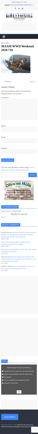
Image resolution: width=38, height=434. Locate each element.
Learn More (9, 416)
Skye (2, 249)
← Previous (6, 81)
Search (32, 175)
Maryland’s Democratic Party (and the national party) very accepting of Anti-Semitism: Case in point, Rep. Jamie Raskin (18, 259)
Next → (33, 81)
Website (4, 148)
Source (3, 217)
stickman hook (6, 242)
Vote (19, 392)
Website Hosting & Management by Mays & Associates (19, 427)
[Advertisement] (19, 26)
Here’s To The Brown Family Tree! (20, 5)
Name (3, 126)
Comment (5, 98)
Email (3, 137)
